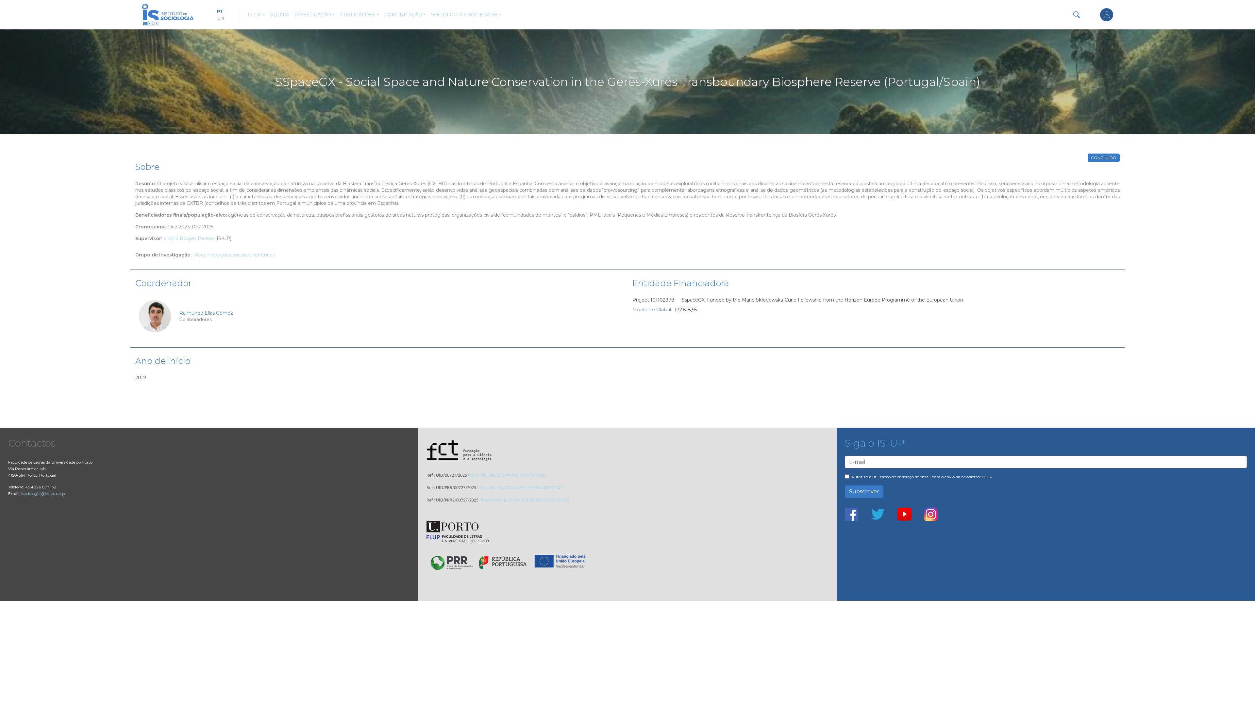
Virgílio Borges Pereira (188, 238)
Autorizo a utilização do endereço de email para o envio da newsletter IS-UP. (922, 476)
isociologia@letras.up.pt (43, 493)
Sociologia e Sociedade (464, 15)
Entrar (1106, 14)
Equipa (279, 15)
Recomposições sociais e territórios (234, 255)
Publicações (357, 15)
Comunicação (403, 15)
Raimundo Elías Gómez (206, 313)
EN (220, 18)
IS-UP (254, 15)
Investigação (312, 15)
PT (220, 11)
